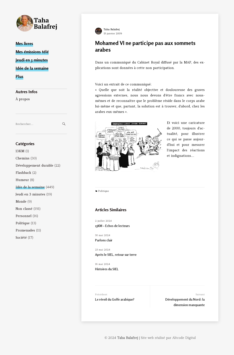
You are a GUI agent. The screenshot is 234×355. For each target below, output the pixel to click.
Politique (23, 223)
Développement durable (34, 165)
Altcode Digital (184, 338)
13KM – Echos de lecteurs (112, 226)
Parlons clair (103, 240)
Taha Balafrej (112, 29)
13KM (20, 151)
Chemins (22, 158)
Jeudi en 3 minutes (32, 59)
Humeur (22, 180)
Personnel (24, 216)
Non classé (24, 209)
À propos (23, 99)
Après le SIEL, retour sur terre (116, 255)
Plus (19, 76)
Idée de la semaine (32, 68)
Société (21, 237)
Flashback (23, 173)
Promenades (25, 230)
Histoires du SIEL (107, 269)
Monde (21, 201)
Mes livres (24, 43)
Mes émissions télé (32, 51)
